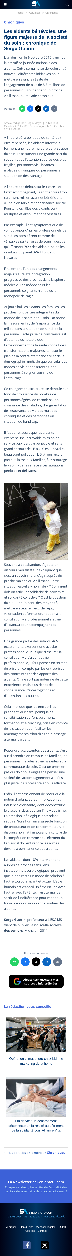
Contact (42, 1230)
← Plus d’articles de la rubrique (34, 1153)
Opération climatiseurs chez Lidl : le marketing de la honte (36, 1061)
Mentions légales (46, 1226)
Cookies (30, 1230)
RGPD (62, 1226)
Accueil (20, 12)
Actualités (35, 12)
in (46, 108)
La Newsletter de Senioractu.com (36, 1181)
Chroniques (51, 12)
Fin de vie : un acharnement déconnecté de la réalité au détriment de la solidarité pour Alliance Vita (36, 1125)
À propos (11, 1226)
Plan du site (26, 1226)
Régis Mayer (34, 122)
